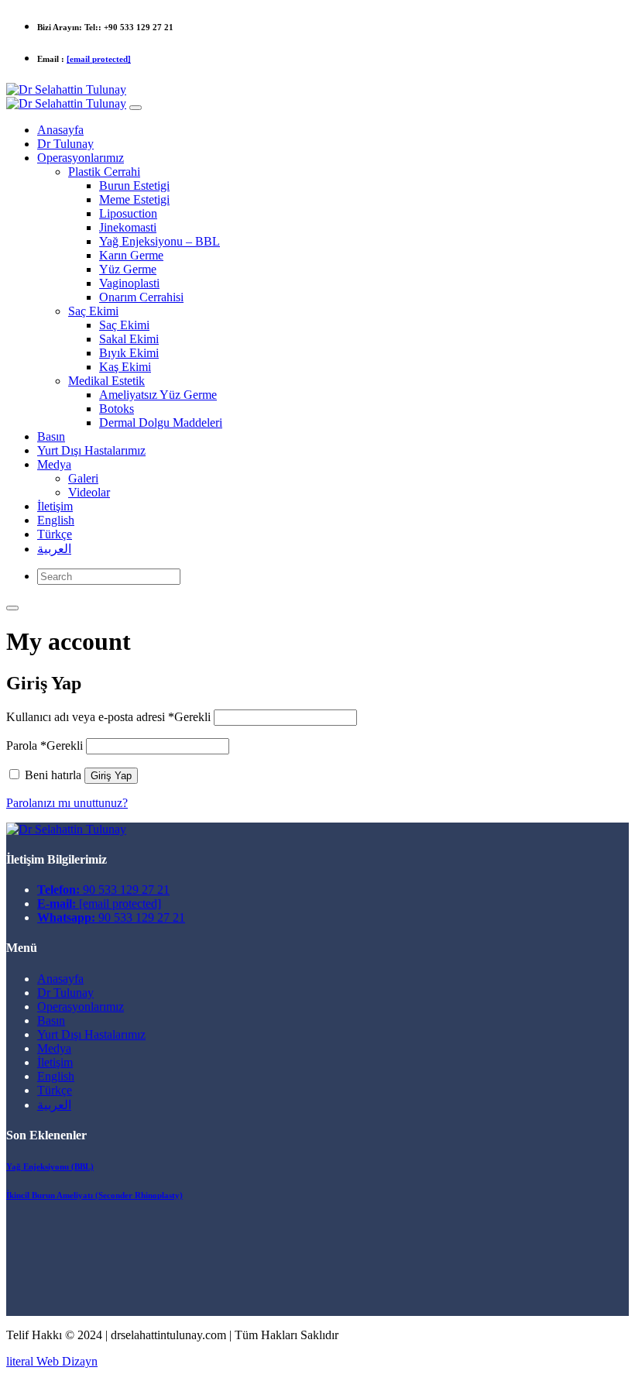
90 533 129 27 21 (103, 889)
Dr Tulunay (65, 992)
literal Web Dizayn (52, 1361)
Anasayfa (60, 978)
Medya (54, 1048)
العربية (54, 1104)
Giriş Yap (111, 776)
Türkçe (54, 1090)
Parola (44, 745)
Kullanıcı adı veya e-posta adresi (108, 716)
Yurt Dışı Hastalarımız (91, 1034)
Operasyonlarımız (80, 1006)
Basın (51, 1020)
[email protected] (99, 59)
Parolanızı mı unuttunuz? (67, 802)
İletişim (55, 1062)
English (55, 1076)
